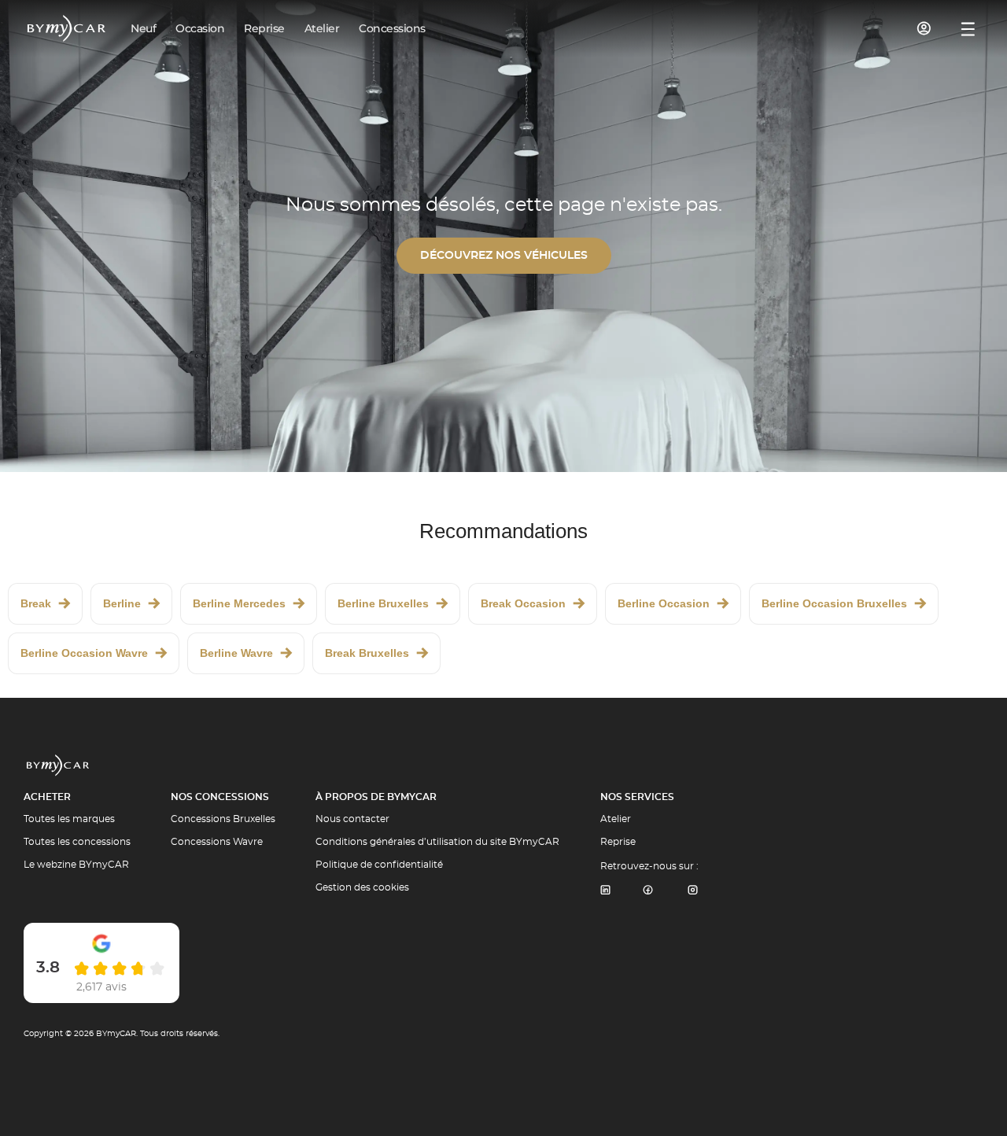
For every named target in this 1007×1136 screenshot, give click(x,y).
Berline (122, 603)
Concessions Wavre (217, 841)
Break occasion (523, 603)
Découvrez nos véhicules (504, 255)
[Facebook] (648, 890)
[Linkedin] (605, 890)
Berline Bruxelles (383, 603)
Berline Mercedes (239, 603)
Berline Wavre (236, 653)
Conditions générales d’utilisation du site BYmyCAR (437, 841)
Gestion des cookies (362, 887)
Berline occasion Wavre (84, 653)
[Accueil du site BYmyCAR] (67, 28)
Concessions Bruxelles (223, 819)
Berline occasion (664, 603)
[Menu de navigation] (968, 29)
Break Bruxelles (367, 653)
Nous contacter (352, 819)
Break (35, 603)
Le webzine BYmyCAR (76, 864)
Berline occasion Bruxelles (834, 603)
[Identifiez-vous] (924, 28)
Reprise (618, 841)
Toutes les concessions (77, 841)
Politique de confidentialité (379, 864)
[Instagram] (693, 890)
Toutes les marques (69, 819)
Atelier (615, 819)
